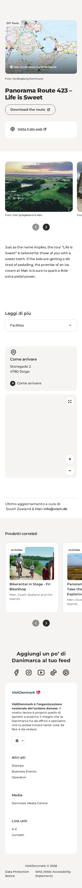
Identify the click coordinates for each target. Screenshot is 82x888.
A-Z (14, 829)
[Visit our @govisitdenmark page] (53, 672)
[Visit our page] (28, 672)
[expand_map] (69, 401)
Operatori (19, 777)
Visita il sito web (30, 129)
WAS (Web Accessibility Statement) (53, 874)
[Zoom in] (70, 459)
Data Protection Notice (17, 874)
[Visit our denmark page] (16, 672)
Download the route (27, 110)
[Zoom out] (70, 471)
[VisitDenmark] (26, 692)
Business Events (24, 771)
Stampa (18, 765)
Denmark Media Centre (30, 803)
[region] (41, 436)
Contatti (18, 835)
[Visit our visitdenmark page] (41, 672)
